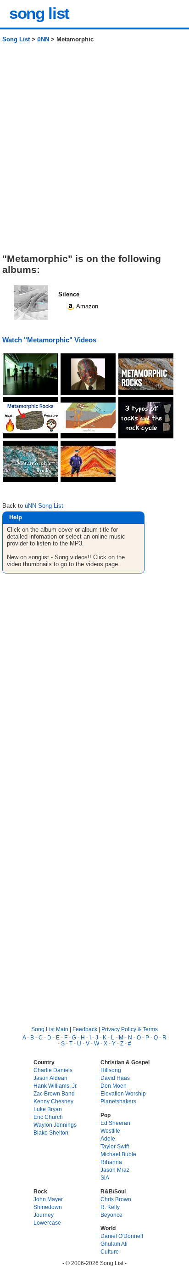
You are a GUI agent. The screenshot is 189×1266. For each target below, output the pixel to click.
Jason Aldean (50, 1078)
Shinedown (47, 1207)
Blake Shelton (50, 1132)
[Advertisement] (94, 151)
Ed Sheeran (115, 1123)
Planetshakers (118, 1101)
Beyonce (111, 1215)
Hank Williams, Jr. (55, 1086)
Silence (68, 294)
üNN (43, 39)
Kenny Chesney (53, 1101)
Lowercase (47, 1223)
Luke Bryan (47, 1109)
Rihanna (111, 1162)
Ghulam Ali (114, 1244)
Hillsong (110, 1070)
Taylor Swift (114, 1146)
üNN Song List (44, 505)
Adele (107, 1138)
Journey (43, 1215)
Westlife (110, 1131)
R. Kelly (110, 1207)
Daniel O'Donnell (121, 1236)
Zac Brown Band (54, 1093)
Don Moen (113, 1086)
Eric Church (48, 1117)
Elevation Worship (123, 1093)
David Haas (115, 1078)
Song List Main (49, 1029)
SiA (104, 1178)
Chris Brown (115, 1199)
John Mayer (48, 1199)
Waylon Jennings (55, 1125)
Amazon (86, 306)
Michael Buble (118, 1154)
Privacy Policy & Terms (129, 1029)
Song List (16, 39)
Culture (109, 1252)
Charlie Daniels (52, 1070)
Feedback (84, 1029)
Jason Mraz (114, 1170)
